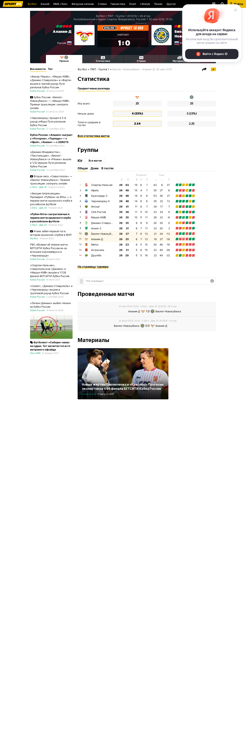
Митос (95, 244)
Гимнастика (118, 3)
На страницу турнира (93, 266)
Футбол (32, 3)
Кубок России (89, 394)
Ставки (102, 3)
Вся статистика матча (93, 136)
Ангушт (95, 206)
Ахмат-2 (96, 228)
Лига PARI (35, 353)
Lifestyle (145, 3)
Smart (132, 3)
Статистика (103, 60)
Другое (171, 3)
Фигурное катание (82, 3)
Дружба (96, 255)
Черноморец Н (100, 201)
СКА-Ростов (98, 211)
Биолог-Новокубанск (104, 233)
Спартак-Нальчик (102, 184)
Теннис (158, 3)
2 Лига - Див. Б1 (38, 187)
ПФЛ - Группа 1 (99, 69)
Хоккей (45, 3)
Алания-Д (62, 32)
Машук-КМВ (98, 217)
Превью (64, 60)
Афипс (95, 190)
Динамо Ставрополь (103, 222)
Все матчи (95, 161)
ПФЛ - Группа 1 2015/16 (122, 15)
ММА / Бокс (60, 3)
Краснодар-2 (99, 195)
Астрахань (97, 249)
